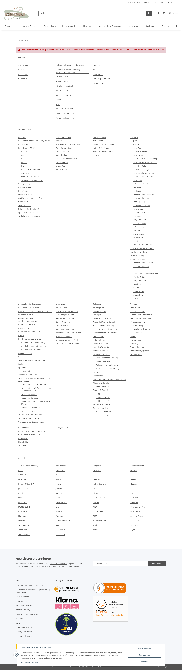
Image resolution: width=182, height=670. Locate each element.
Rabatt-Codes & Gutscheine (67, 95)
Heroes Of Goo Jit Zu (26, 484)
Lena (58, 498)
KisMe (95, 493)
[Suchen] (149, 13)
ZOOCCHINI (60, 534)
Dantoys (59, 475)
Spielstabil (134, 520)
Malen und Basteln (101, 383)
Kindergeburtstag (137, 322)
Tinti (95, 525)
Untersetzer (60, 166)
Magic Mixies (61, 502)
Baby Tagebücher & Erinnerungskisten (34, 141)
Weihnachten (136, 354)
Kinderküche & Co (100, 350)
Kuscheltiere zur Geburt (31, 349)
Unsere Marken (134, 2)
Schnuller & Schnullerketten (30, 209)
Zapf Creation (24, 534)
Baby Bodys (138, 148)
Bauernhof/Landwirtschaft (104, 322)
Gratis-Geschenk (62, 77)
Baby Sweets (61, 466)
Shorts (136, 288)
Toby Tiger (134, 525)
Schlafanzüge (139, 227)
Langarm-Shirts (139, 219)
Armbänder (98, 141)
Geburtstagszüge (140, 325)
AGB (95, 69)
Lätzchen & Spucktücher (143, 184)
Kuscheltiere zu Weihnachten (33, 346)
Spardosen (22, 367)
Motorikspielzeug (103, 361)
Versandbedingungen (65, 118)
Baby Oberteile (139, 166)
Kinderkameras (62, 325)
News (58, 104)
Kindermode (135, 187)
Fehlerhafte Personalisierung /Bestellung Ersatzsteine (68, 70)
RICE (95, 516)
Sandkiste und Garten (102, 404)
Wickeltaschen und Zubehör (67, 343)
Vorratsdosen (61, 169)
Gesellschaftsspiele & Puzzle (105, 333)
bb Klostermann (137, 466)
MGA (95, 507)
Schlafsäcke (23, 202)
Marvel (96, 502)
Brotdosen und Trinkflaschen (68, 144)
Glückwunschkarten (141, 329)
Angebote (134, 141)
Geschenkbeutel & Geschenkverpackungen (28, 319)
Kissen (21, 335)
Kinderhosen (138, 209)
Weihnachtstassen (29, 411)
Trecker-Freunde (137, 347)
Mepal (58, 507)
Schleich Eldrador (103, 415)
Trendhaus (60, 530)
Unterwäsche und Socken (144, 245)
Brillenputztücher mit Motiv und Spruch (35, 311)
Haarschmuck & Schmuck (103, 144)
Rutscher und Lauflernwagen (108, 365)
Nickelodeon (98, 511)
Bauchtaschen (61, 307)
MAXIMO (134, 502)
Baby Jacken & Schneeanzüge (145, 159)
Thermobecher (62, 162)
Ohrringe (97, 155)
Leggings (137, 284)
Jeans (135, 270)
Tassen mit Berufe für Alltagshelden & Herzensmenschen (36, 389)
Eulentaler (22, 479)
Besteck (59, 141)
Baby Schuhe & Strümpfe (143, 173)
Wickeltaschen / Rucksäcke (29, 216)
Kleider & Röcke (139, 277)
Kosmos (133, 493)
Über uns (59, 99)
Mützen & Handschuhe (30, 169)
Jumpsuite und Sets (141, 205)
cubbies (133, 470)
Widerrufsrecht (99, 83)
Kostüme (137, 216)
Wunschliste (173, 2)
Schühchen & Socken (30, 176)
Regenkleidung (139, 223)
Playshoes (22, 516)
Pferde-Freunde (136, 340)
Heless (133, 479)
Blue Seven (60, 470)
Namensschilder (25, 353)
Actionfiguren (98, 307)
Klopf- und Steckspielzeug (107, 358)
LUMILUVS (22, 502)
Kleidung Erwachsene (139, 252)
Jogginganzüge (139, 202)
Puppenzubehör (102, 401)
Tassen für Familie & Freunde (33, 384)
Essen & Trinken (25, 194)
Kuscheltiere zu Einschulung (33, 342)
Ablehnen (144, 661)
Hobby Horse (98, 336)
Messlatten (22, 438)
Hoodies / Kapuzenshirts (143, 194)
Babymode (134, 144)
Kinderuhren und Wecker (103, 151)
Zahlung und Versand (65, 113)
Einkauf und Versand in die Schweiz (70, 65)
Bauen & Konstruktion (102, 318)
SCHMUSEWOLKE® (63, 520)
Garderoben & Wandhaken (29, 434)
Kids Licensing (62, 493)
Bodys (23, 155)
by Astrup (97, 470)
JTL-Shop (169, 667)
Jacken (24, 162)
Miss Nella (22, 511)
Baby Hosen (138, 155)
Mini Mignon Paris (138, 507)
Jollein (95, 488)
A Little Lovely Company (28, 466)
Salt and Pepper (137, 516)
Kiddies (21, 493)
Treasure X (22, 530)
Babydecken (23, 144)
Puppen (99, 393)
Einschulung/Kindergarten (141, 315)
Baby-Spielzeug (99, 311)
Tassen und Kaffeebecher (66, 159)
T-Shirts (136, 241)
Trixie (95, 530)
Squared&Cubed (25, 525)
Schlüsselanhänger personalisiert (32, 360)
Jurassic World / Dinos (102, 347)
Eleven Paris (135, 475)
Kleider (24, 166)
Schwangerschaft (137, 343)
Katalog (147, 2)
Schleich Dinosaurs (104, 411)
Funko (58, 479)
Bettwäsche (23, 191)
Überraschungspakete (139, 350)
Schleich (21, 520)
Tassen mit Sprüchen (30, 398)
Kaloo (132, 488)
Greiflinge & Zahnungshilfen (30, 198)
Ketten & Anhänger (101, 148)
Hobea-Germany (100, 484)
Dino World (135, 307)
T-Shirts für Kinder (26, 371)
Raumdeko (137, 333)
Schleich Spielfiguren (102, 408)
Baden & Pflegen (25, 187)
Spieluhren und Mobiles (28, 212)
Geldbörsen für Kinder (65, 318)
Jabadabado (23, 488)
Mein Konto (159, 2)
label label (22, 498)
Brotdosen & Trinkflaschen (67, 311)
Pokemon (59, 516)
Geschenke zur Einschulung (142, 318)
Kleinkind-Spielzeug (101, 354)
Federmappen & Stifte (65, 315)
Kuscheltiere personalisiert (29, 339)
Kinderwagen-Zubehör (65, 329)
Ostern (133, 336)
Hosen (23, 159)
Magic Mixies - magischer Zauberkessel (109, 379)
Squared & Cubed (137, 259)
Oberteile (25, 173)
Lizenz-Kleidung (137, 255)
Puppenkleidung (103, 397)
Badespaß (97, 315)
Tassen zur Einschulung (31, 407)
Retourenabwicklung (64, 109)
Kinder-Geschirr (62, 151)
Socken (21, 364)
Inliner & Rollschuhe (101, 343)
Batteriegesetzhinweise (102, 79)
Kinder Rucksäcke (63, 322)
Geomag (96, 479)
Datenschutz (37, 662)
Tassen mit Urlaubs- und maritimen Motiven (36, 402)
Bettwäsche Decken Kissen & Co (31, 431)
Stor (57, 525)
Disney (96, 475)
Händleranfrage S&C (64, 86)
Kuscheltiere (98, 376)
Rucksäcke (22, 357)
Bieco (20, 470)
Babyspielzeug (24, 184)
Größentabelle (62, 81)
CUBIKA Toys (23, 475)
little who (134, 498)
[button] (158, 13)
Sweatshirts (138, 237)
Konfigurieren (144, 655)
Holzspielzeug (24, 328)
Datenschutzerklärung (59, 563)
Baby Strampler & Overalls (144, 176)
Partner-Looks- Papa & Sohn (142, 248)
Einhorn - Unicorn (137, 311)
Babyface (97, 466)
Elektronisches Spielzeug (103, 325)
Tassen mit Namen (29, 394)
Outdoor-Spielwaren (101, 386)
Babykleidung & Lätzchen (28, 307)
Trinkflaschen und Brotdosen (30, 415)
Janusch (59, 488)
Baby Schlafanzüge (141, 169)
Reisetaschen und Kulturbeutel (69, 333)
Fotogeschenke (63, 427)
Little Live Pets (99, 498)
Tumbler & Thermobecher (29, 418)
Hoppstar (134, 484)
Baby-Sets (25, 151)
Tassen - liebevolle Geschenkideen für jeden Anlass (34, 379)
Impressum (25, 662)
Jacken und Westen (141, 198)
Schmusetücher (24, 205)
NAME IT (59, 511)
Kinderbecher (61, 155)
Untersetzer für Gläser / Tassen (31, 422)
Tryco (132, 530)
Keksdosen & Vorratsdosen (29, 332)
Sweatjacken (138, 234)
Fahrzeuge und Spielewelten (105, 329)
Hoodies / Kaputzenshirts (143, 262)
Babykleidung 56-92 (26, 148)
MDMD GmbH (24, 507)
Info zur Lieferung (63, 90)
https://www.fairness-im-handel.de (109, 615)
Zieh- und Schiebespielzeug (107, 368)
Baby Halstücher (140, 151)
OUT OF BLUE (136, 511)
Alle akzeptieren (144, 648)
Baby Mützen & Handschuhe (145, 162)
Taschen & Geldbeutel (27, 375)
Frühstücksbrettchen (64, 148)
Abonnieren (157, 563)
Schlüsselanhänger (64, 336)
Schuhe (136, 230)
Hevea (58, 484)
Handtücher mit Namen (28, 324)
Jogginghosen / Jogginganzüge (145, 273)
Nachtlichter (23, 442)
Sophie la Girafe (99, 520)
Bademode (137, 191)
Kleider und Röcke (141, 212)
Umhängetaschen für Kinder (67, 340)
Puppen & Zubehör (101, 390)
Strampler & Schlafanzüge (32, 180)
